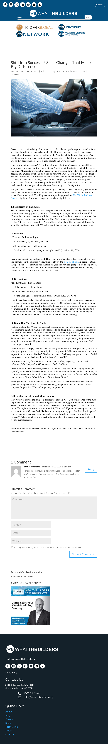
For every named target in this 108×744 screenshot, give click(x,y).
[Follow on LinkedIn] (22, 4)
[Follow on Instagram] (11, 4)
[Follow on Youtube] (28, 4)
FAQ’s (8, 730)
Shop (8, 723)
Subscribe (100, 5)
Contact (9, 734)
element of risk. (71, 261)
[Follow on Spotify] (34, 4)
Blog (7, 715)
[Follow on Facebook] (5, 4)
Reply (91, 469)
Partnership (11, 727)
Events (9, 719)
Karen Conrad (19, 71)
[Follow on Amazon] (40, 4)
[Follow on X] (16, 4)
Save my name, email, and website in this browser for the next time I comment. (48, 547)
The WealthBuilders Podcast (74, 71)
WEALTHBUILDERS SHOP (22, 576)
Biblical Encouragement (50, 71)
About (8, 711)
